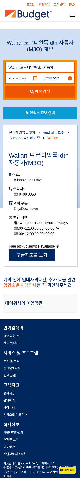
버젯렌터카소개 (13, 432)
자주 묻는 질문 (12, 336)
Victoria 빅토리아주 (25, 138)
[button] (57, 246)
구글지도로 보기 (31, 255)
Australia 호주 (53, 132)
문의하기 (9, 400)
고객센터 (59, 4)
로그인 (30, 4)
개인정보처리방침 (14, 454)
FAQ (72, 4)
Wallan (52, 138)
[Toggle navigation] (71, 14)
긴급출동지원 (12, 368)
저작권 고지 (11, 440)
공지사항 (9, 393)
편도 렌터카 (11, 343)
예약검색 (42, 91)
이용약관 (9, 447)
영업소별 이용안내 (20, 285)
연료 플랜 (9, 375)
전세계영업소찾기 (22, 132)
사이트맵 (9, 407)
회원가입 (44, 4)
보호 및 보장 (11, 361)
